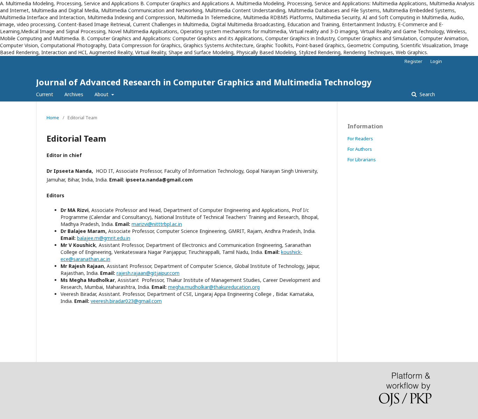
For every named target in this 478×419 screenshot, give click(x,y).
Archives (73, 94)
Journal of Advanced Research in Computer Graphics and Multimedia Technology (204, 82)
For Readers (360, 138)
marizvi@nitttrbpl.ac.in (157, 224)
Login (436, 61)
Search (426, 94)
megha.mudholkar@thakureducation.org (214, 287)
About (102, 94)
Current (44, 94)
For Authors (359, 149)
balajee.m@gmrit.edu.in (103, 238)
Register (413, 61)
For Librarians (361, 159)
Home (53, 117)
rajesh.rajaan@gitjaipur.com (148, 273)
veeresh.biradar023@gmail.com (126, 301)
